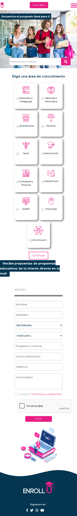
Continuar (38, 255)
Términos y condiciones (46, 394)
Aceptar (25, 394)
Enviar (38, 419)
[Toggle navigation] (74, 5)
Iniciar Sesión (39, 5)
